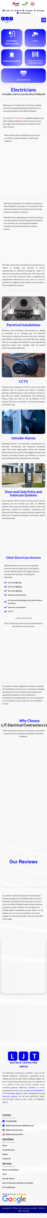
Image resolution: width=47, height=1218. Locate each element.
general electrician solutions (23, 1087)
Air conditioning (23, 80)
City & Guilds (18, 118)
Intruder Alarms (11, 61)
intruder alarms (14, 1093)
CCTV (35, 41)
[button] (43, 20)
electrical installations (35, 1090)
